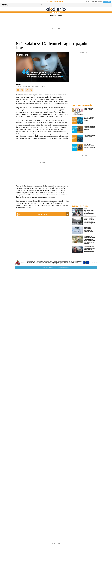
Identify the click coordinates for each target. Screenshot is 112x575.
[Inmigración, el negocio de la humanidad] (78, 138)
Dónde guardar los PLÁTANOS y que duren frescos (43, 5)
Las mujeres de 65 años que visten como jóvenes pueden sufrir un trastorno (70, 5)
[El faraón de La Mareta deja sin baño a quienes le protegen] (78, 129)
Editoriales (53, 15)
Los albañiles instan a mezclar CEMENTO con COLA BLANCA (22, 5)
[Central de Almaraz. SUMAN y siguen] (78, 111)
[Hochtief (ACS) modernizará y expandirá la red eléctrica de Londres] (78, 230)
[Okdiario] (56, 9)
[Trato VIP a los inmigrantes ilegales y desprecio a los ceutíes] (78, 147)
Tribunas (59, 15)
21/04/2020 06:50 (21, 86)
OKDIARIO (18, 84)
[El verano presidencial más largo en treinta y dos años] (78, 120)
